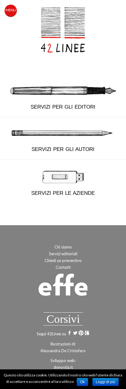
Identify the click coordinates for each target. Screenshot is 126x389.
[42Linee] (63, 31)
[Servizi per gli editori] (63, 90)
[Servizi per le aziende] (63, 176)
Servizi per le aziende (63, 193)
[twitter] (75, 333)
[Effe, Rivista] (63, 287)
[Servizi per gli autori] (63, 132)
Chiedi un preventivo (63, 260)
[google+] (86, 333)
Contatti (63, 267)
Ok (82, 382)
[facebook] (69, 333)
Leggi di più (105, 382)
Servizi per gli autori (62, 149)
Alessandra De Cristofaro (63, 350)
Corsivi (63, 319)
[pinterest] (81, 333)
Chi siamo (63, 247)
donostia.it (63, 367)
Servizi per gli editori (63, 107)
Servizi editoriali (63, 253)
